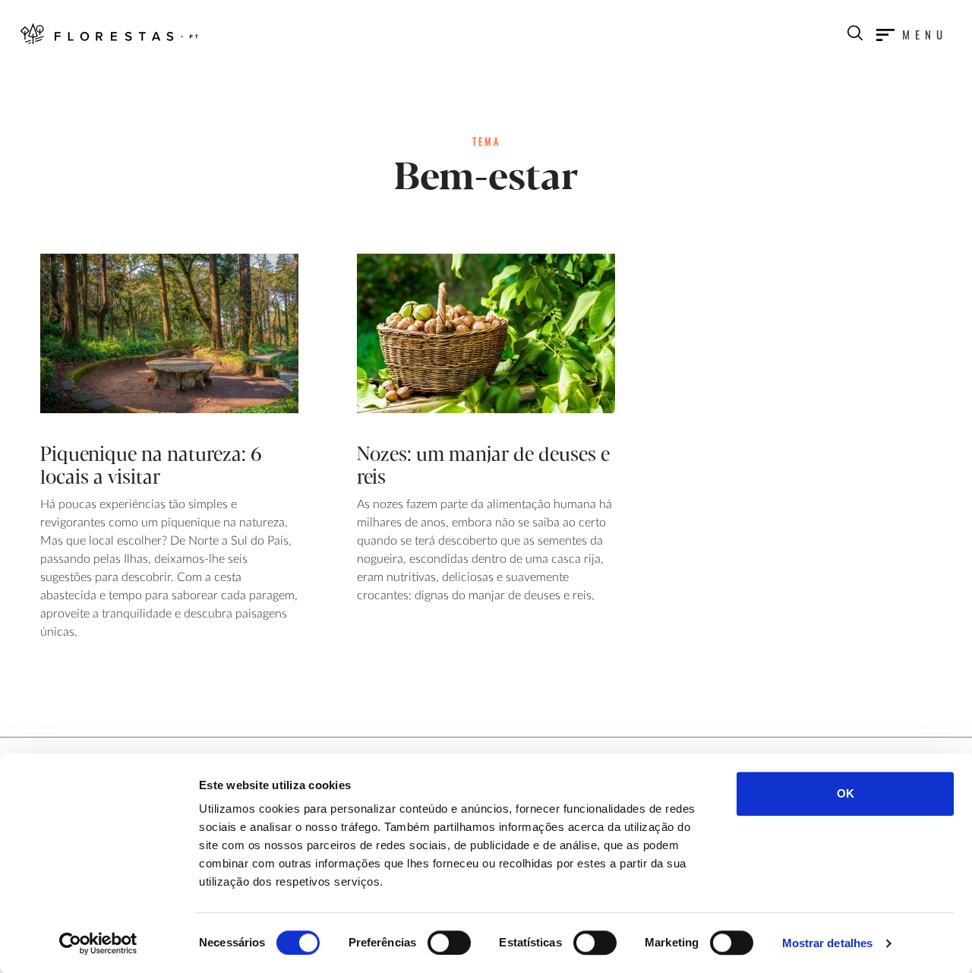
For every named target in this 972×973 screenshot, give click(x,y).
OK (845, 793)
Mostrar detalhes (827, 943)
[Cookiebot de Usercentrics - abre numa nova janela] (98, 943)
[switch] (449, 942)
